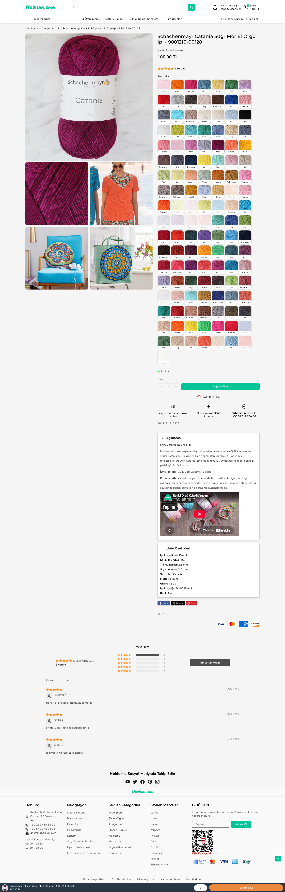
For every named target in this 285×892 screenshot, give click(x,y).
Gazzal (154, 824)
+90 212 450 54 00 (42, 825)
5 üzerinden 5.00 (83, 661)
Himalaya (156, 853)
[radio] (164, 87)
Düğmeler (115, 853)
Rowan (154, 836)
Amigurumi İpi (50, 28)
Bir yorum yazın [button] (210, 663)
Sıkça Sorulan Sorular (80, 841)
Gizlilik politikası (122, 879)
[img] (54, 690)
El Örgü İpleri (90, 19)
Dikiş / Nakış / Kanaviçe (143, 19)
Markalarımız (75, 818)
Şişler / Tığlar (113, 19)
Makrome (114, 836)
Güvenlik (72, 824)
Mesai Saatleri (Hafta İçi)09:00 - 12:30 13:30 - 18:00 (40, 844)
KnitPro (155, 859)
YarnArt (155, 830)
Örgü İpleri (115, 812)
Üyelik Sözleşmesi (78, 847)
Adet (161, 379)
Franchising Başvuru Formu (84, 853)
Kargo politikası (170, 879)
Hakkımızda (74, 830)
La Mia (154, 812)
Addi (153, 841)
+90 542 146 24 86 (244, 416)
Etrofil (154, 847)
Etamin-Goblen (118, 830)
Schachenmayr (159, 864)
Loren (154, 818)
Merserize (115, 841)
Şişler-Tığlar (116, 818)
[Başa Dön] (278, 858)
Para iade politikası (95, 879)
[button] (252, 7)
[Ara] (191, 7)
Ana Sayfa (31, 28)
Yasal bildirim (193, 879)
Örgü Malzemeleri (120, 847)
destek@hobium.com (43, 833)
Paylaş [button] (166, 614)
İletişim (71, 836)
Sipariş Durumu (76, 812)
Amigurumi (116, 824)
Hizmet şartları (146, 879)
